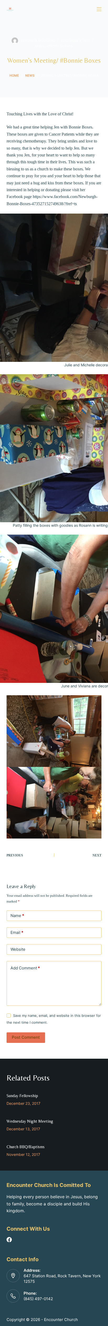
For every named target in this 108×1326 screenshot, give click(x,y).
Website (17, 949)
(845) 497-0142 (38, 1298)
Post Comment (26, 1037)
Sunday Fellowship (22, 1095)
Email (16, 932)
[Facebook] (9, 1239)
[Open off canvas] (99, 9)
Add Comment (25, 967)
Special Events (59, 46)
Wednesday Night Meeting (30, 1121)
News (39, 46)
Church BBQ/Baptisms (26, 1146)
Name (17, 915)
